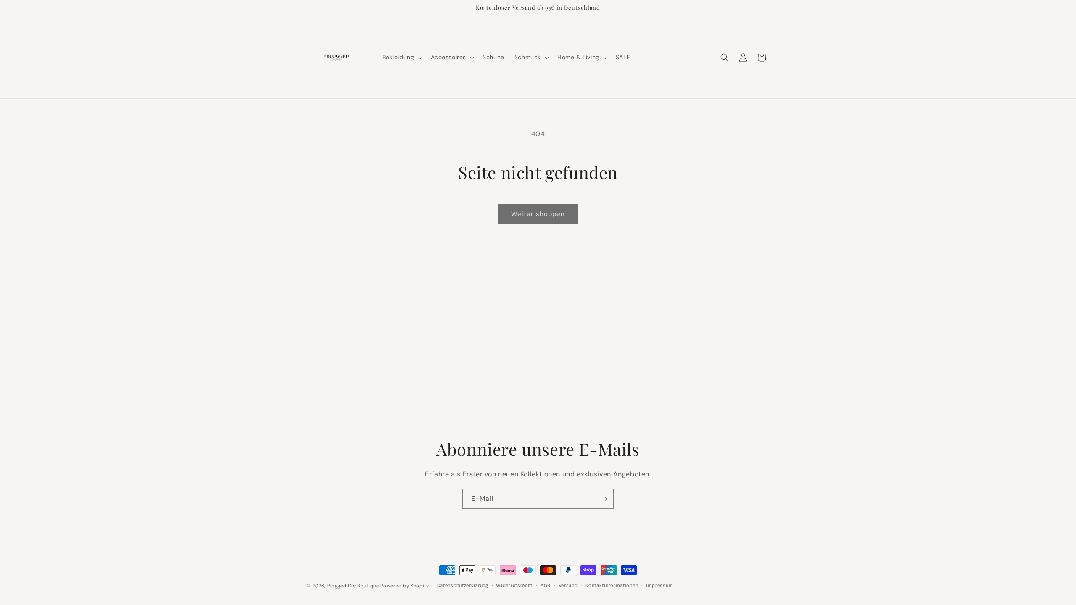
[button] (401, 57)
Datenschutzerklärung (462, 585)
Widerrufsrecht (514, 585)
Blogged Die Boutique (353, 586)
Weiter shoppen (538, 214)
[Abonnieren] (604, 499)
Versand (568, 585)
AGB (546, 585)
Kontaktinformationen (611, 585)
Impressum (659, 585)
